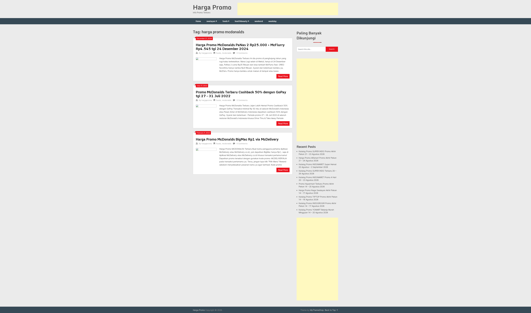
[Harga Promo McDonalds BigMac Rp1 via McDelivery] (206, 158)
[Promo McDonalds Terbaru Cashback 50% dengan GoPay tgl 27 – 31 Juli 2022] (206, 114)
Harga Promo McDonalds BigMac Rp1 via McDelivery (237, 139)
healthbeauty (241, 21)
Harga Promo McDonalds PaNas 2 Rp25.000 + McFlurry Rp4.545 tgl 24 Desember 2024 (240, 46)
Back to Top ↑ (331, 310)
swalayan (210, 21)
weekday (272, 21)
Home (198, 21)
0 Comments (242, 53)
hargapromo (207, 53)
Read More (283, 76)
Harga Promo (212, 7)
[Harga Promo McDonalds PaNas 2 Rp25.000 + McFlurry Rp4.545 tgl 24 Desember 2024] (206, 67)
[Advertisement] (287, 9)
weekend (259, 21)
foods (225, 21)
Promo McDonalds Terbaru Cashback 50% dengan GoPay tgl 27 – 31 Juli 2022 (241, 94)
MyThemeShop (317, 310)
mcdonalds (226, 53)
